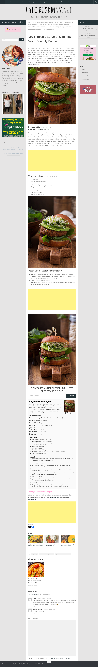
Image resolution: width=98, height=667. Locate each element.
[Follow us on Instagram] (18, 22)
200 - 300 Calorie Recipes (36, 22)
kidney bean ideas (43, 554)
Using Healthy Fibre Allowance (48, 28)
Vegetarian (32, 29)
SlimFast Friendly (40, 26)
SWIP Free (65, 26)
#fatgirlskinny (32, 499)
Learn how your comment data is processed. (59, 658)
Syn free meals (51, 554)
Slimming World (33, 2)
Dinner (45, 24)
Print (68, 413)
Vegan (61, 28)
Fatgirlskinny (33, 45)
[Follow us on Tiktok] (23, 22)
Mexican (67, 24)
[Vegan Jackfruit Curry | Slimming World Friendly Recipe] (51, 539)
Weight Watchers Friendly (45, 29)
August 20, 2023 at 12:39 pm (44, 598)
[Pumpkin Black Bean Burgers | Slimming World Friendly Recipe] (35, 539)
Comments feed (85, 76)
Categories (16, 2)
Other (74, 2)
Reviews (69, 2)
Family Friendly (53, 24)
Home (2, 2)
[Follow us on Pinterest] (20, 22)
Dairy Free (38, 24)
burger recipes (35, 554)
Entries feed (85, 72)
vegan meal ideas (58, 554)
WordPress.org (85, 79)
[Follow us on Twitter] (15, 22)
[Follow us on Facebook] (13, 22)
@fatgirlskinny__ (55, 497)
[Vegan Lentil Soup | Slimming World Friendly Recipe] (68, 539)
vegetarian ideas (67, 554)
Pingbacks (45, 594)
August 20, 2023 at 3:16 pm (49, 609)
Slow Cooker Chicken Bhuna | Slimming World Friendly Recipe (34, 580)
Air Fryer (48, 22)
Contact (81, 2)
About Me (8, 2)
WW (52, 2)
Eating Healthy (59, 2)
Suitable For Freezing (54, 26)
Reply (34, 606)
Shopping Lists (43, 2)
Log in (3, 142)
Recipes (24, 2)
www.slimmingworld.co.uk (13, 155)
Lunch (61, 24)
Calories (31, 24)
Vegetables (68, 28)
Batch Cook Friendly (67, 22)
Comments (34, 594)
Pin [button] (72, 413)
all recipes (55, 22)
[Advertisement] (52, 160)
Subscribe (71, 395)
